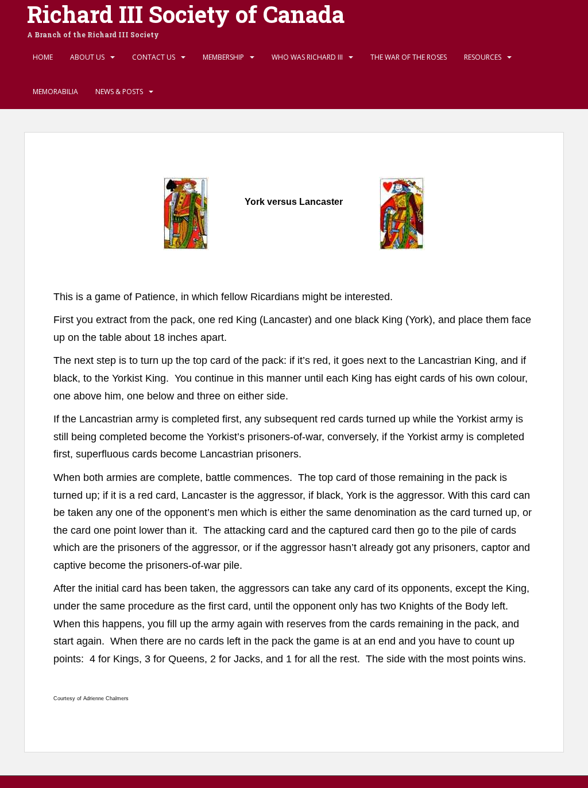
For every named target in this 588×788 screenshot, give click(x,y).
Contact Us (153, 57)
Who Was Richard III (307, 57)
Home (43, 57)
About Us (87, 57)
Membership (223, 57)
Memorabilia (55, 91)
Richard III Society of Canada (186, 14)
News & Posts (119, 91)
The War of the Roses (408, 57)
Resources (482, 57)
